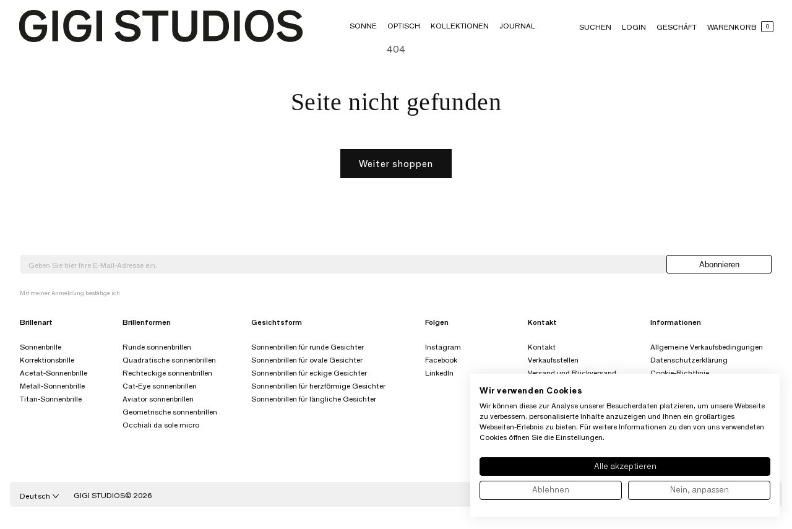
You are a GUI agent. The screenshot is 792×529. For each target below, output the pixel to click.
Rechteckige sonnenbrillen (167, 372)
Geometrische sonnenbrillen (170, 411)
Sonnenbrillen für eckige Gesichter (309, 372)
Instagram (443, 346)
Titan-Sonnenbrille (51, 398)
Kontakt (542, 346)
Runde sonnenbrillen (157, 346)
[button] (363, 25)
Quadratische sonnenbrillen (169, 359)
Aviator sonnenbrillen (158, 398)
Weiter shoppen (396, 164)
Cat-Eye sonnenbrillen (160, 385)
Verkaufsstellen (553, 359)
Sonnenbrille (40, 346)
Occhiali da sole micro (161, 424)
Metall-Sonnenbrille (52, 385)
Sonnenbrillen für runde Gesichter (307, 346)
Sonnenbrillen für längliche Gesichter (313, 398)
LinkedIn (439, 372)
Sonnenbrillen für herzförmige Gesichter (318, 385)
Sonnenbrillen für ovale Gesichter (307, 359)
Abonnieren (719, 264)
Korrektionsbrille (47, 359)
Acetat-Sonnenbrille (53, 372)
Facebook (441, 359)
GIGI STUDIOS (99, 495)
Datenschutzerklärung (689, 359)
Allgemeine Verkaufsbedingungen (706, 346)
